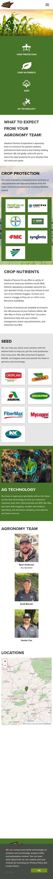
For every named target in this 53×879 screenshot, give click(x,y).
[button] (26, 689)
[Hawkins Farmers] (7, 4)
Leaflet (27, 724)
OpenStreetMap (37, 724)
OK (39, 870)
